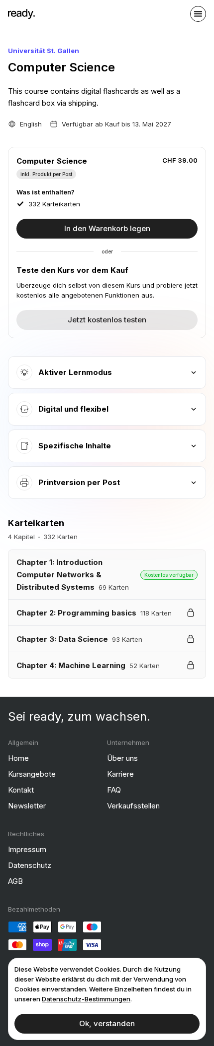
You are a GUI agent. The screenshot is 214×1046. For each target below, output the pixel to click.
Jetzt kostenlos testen (107, 319)
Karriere (120, 774)
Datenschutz (29, 865)
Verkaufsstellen (133, 805)
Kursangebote (32, 774)
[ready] (21, 14)
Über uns (122, 758)
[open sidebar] (198, 14)
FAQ (114, 790)
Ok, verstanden (107, 1023)
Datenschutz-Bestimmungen (86, 999)
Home (18, 758)
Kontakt (21, 790)
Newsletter (27, 805)
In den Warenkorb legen (107, 228)
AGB (15, 881)
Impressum (27, 849)
